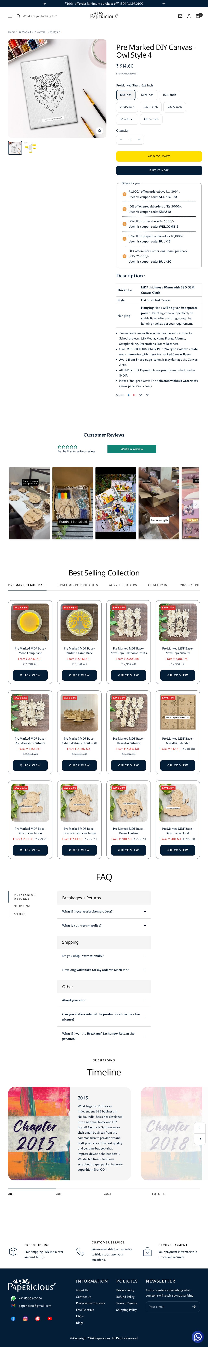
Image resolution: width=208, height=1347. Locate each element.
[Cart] (198, 16)
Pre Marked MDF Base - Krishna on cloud (177, 831)
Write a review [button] (131, 449)
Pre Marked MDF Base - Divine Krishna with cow (79, 831)
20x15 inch (127, 107)
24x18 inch (151, 107)
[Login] (189, 16)
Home (11, 31)
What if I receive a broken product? (87, 911)
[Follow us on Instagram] (25, 1319)
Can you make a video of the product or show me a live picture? (101, 1016)
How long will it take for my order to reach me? (95, 970)
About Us (82, 1290)
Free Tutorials (85, 1310)
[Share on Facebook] (129, 395)
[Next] (200, 1139)
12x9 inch (147, 95)
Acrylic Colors (123, 585)
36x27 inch (127, 119)
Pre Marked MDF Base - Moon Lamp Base (30, 651)
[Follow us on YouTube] (50, 1319)
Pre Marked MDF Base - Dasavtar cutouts (128, 741)
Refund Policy (125, 1297)
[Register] (194, 1306)
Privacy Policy (125, 1290)
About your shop (74, 1000)
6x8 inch (126, 95)
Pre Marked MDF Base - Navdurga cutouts (177, 651)
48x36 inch (151, 119)
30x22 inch (174, 107)
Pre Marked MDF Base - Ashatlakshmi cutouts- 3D (79, 741)
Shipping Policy (126, 1310)
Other (20, 914)
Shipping (22, 906)
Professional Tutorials (90, 1303)
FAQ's (80, 1316)
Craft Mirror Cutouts (77, 585)
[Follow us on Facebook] (13, 1319)
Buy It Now (159, 170)
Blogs (79, 1323)
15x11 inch (169, 95)
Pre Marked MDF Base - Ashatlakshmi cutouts (30, 741)
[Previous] (200, 1128)
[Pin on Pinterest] (134, 395)
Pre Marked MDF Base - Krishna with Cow (30, 831)
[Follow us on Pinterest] (37, 1319)
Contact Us (83, 1297)
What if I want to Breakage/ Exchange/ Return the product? (98, 1036)
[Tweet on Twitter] (140, 395)
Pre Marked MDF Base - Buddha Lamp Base (79, 651)
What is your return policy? (82, 925)
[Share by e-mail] (147, 395)
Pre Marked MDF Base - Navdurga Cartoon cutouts (128, 651)
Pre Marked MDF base (27, 585)
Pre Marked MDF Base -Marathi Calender (177, 741)
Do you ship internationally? (83, 956)
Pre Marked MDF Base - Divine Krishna (128, 831)
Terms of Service (126, 1303)
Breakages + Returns (25, 896)
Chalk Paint (158, 585)
